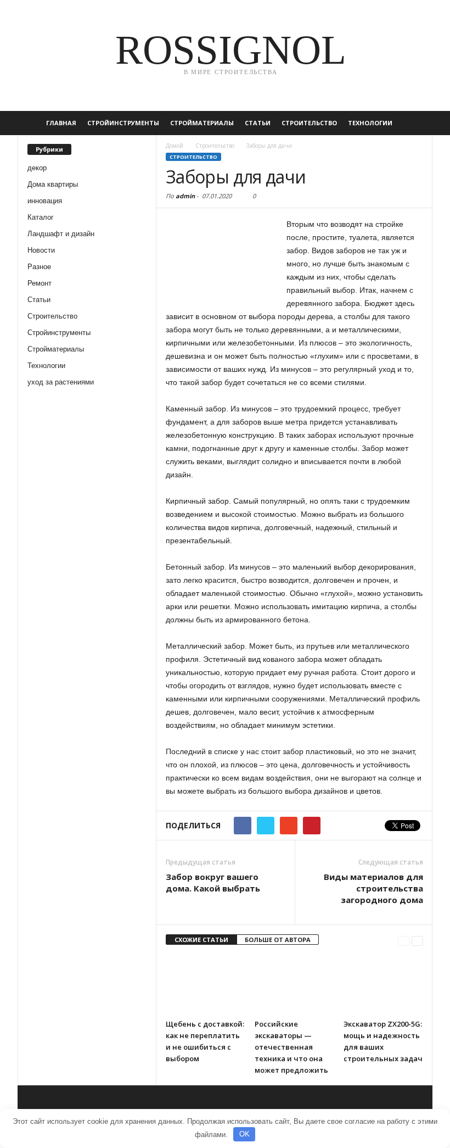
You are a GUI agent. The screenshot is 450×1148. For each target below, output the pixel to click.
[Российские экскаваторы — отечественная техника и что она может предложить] (294, 984)
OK (244, 1134)
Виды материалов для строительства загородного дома (373, 888)
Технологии (370, 123)
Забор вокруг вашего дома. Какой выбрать (213, 882)
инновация (44, 201)
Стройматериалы (202, 123)
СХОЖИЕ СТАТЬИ (201, 939)
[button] (416, 123)
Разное (39, 267)
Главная (61, 123)
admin (185, 196)
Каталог (40, 217)
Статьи (258, 123)
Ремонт (39, 283)
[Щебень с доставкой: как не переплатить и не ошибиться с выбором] (205, 984)
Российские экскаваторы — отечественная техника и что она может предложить (291, 1047)
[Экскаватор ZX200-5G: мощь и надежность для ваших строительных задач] (383, 984)
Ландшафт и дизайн (60, 234)
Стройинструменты (123, 123)
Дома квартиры (52, 184)
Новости (41, 250)
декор (37, 168)
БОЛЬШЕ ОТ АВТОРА (278, 939)
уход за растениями (60, 382)
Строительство (309, 123)
